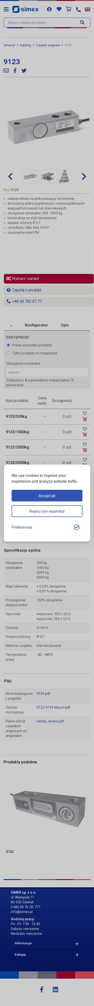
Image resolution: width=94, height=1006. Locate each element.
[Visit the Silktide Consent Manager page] (76, 527)
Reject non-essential (47, 511)
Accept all (47, 495)
